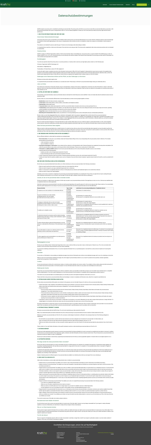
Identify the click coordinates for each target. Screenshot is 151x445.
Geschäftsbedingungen (80, 440)
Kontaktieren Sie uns (142, 4)
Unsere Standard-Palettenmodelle (116, 4)
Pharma (77, 435)
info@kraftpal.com (60, 437)
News (133, 4)
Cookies (112, 433)
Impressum (78, 438)
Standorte (128, 4)
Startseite (105, 4)
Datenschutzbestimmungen (81, 441)
